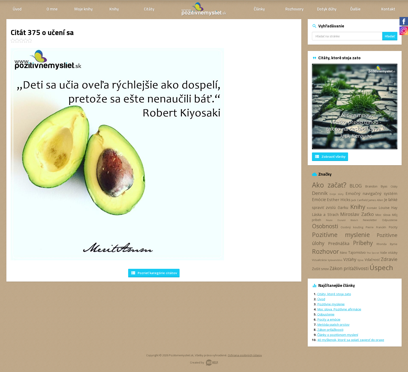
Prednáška (338, 243)
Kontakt (388, 9)
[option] (355, 106)
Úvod (17, 9)
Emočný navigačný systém (371, 193)
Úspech (381, 267)
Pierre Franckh (376, 227)
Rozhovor (325, 251)
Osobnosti (325, 226)
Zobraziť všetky (330, 156)
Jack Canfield (359, 200)
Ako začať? (329, 184)
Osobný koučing (352, 227)
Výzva (360, 260)
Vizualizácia (319, 260)
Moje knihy (83, 9)
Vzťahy (349, 259)
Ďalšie (355, 9)
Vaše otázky (388, 252)
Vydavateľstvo (335, 260)
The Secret (373, 252)
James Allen (375, 200)
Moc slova (382, 215)
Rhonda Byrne (387, 244)
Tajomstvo (357, 252)
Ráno (343, 252)
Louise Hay (388, 207)
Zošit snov (320, 268)
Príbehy (363, 243)
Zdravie (389, 259)
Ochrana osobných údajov (245, 355)
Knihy (114, 9)
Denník (320, 193)
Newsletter (370, 220)
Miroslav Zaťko (357, 214)
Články (259, 9)
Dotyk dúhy (326, 9)
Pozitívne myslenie (341, 235)
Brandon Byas (376, 186)
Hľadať (390, 36)
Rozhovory (294, 9)
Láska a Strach (325, 214)
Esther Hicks (338, 199)
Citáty (149, 9)
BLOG (356, 186)
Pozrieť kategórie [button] (154, 272)
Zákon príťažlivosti (349, 268)
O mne (52, 9)
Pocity (393, 227)
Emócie (319, 199)
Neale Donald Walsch (342, 220)
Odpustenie (389, 220)
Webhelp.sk (212, 362)
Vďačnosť (372, 259)
